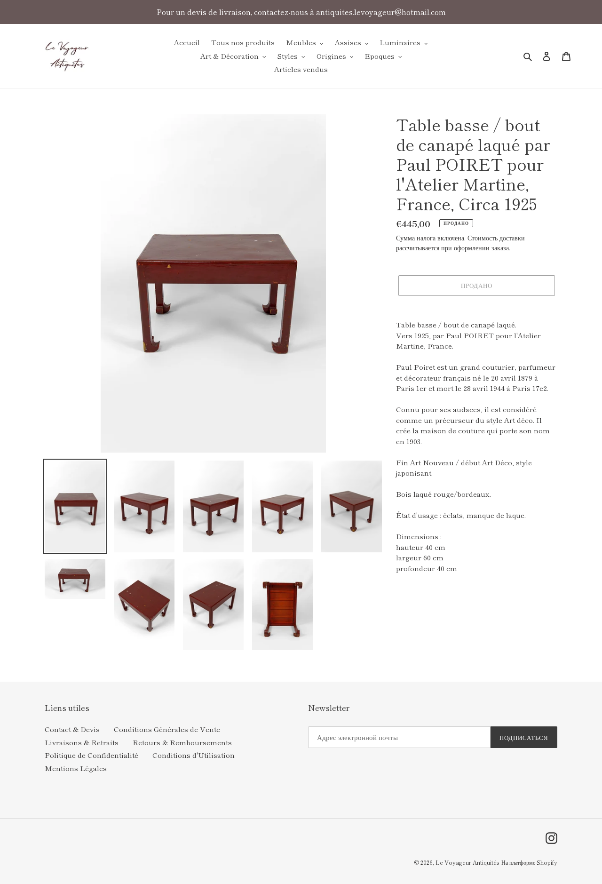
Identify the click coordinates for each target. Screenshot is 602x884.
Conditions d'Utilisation (193, 755)
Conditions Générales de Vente (167, 729)
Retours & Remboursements (182, 742)
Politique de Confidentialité (91, 755)
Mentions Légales (76, 768)
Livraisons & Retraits (82, 742)
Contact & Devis (72, 729)
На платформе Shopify (529, 862)
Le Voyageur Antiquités (467, 862)
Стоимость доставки (496, 237)
